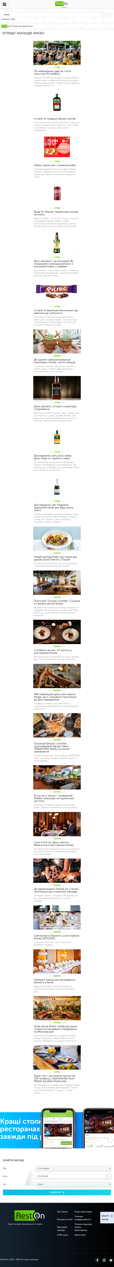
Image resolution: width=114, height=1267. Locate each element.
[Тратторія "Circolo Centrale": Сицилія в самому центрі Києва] (57, 583)
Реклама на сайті (65, 1219)
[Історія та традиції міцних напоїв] (57, 102)
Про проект (62, 1212)
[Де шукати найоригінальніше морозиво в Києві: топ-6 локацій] (57, 341)
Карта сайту (80, 1235)
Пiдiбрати (56, 1192)
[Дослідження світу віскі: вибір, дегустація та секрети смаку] (57, 437)
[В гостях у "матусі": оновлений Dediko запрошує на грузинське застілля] (57, 777)
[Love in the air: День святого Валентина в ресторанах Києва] (57, 824)
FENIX (13, 19)
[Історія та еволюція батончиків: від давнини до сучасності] (57, 292)
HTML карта (62, 1235)
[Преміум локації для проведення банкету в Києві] (57, 961)
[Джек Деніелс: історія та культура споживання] (57, 388)
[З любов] (57, 632)
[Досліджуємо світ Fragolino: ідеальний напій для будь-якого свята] (57, 487)
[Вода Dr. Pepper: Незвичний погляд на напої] (57, 193)
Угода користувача (83, 1212)
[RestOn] (5, 26)
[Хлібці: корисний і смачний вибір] (57, 147)
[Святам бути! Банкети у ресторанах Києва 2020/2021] (57, 917)
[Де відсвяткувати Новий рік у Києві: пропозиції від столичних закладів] (57, 871)
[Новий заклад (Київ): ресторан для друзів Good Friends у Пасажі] (57, 538)
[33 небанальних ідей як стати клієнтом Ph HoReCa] (57, 53)
